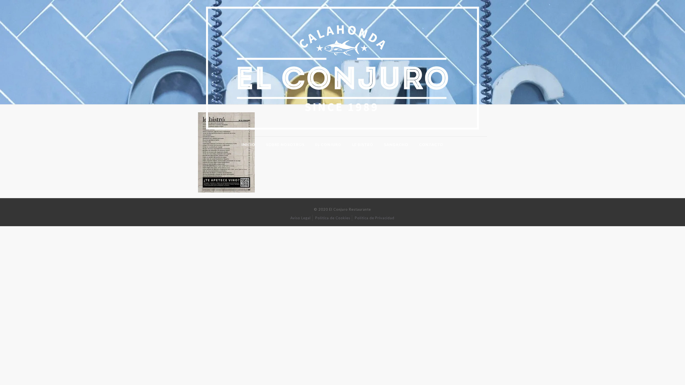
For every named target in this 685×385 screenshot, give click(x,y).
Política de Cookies (332, 218)
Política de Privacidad (374, 218)
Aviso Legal (300, 218)
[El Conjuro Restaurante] (342, 68)
